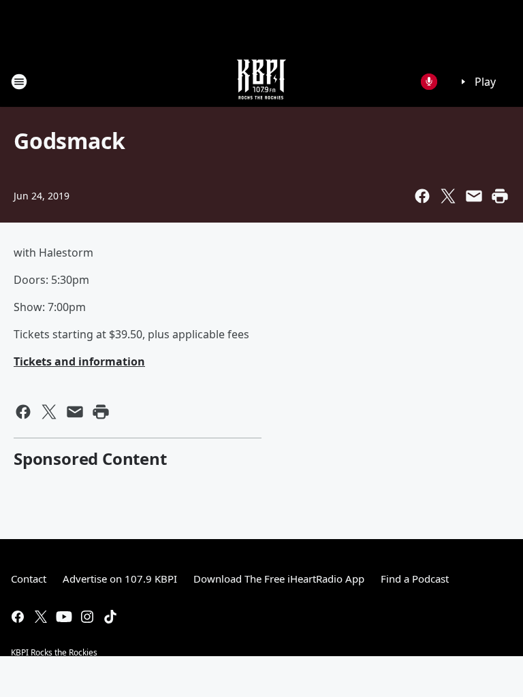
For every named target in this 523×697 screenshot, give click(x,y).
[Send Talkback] (429, 82)
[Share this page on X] (448, 196)
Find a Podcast (415, 578)
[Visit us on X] (41, 617)
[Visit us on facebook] (18, 617)
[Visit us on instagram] (87, 617)
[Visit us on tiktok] (110, 617)
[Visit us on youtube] (64, 617)
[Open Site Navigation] (19, 82)
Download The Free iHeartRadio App (278, 578)
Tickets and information (79, 361)
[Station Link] (261, 81)
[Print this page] (499, 196)
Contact (28, 578)
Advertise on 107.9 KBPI (120, 578)
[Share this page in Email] (474, 196)
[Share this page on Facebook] (422, 196)
